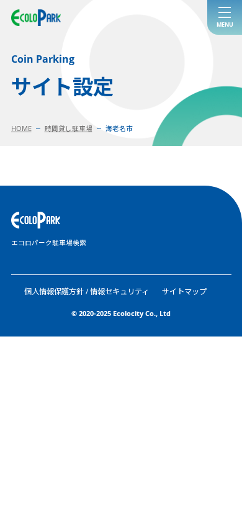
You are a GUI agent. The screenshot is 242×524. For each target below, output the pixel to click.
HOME (21, 128)
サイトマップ (184, 291)
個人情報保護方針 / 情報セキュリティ (86, 291)
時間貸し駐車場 (68, 128)
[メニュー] (224, 17)
